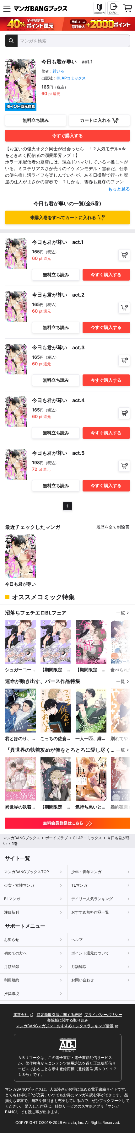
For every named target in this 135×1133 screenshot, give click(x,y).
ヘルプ (77, 939)
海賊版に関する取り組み (67, 1020)
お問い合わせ (82, 980)
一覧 (120, 612)
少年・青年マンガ (86, 871)
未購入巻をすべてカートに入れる (63, 217)
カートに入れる (95, 120)
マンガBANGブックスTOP (26, 871)
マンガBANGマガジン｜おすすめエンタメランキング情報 (65, 1025)
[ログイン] (113, 8)
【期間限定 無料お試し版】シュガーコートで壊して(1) (55, 670)
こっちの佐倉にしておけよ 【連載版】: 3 (55, 739)
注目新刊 (11, 912)
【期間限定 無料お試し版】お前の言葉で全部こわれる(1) (90, 670)
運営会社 (21, 1014)
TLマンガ (79, 885)
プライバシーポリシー (103, 1014)
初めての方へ (15, 953)
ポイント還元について (90, 953)
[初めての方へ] (99, 8)
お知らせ (11, 939)
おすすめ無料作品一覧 (90, 912)
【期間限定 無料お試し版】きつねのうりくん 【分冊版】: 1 (56, 807)
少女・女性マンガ (19, 885)
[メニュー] (7, 8)
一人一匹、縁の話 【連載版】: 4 (90, 739)
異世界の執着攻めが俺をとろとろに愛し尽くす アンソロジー (20, 807)
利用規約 (11, 980)
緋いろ (58, 71)
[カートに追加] (124, 255)
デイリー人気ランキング (92, 898)
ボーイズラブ (56, 837)
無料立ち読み (36, 120)
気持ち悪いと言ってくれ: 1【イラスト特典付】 (90, 807)
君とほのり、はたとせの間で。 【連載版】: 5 (20, 739)
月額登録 (11, 966)
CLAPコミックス (71, 78)
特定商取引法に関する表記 (59, 1014)
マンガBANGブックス (21, 837)
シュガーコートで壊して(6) (20, 670)
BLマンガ (12, 898)
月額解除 (78, 966)
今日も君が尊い (20, 584)
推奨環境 (11, 993)
